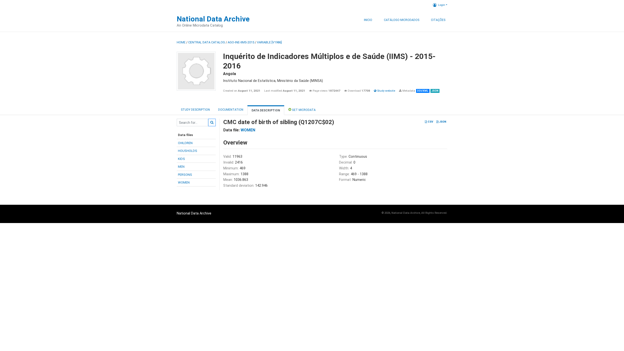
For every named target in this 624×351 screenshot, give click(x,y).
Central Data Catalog (206, 42)
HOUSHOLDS (187, 151)
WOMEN (184, 182)
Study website (385, 90)
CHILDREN (185, 143)
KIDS (181, 159)
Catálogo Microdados (401, 20)
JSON (442, 121)
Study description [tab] (195, 109)
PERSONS (185, 174)
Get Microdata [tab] (303, 110)
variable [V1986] (269, 42)
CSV (430, 121)
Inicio (368, 20)
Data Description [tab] (266, 110)
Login (441, 5)
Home (181, 42)
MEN (181, 166)
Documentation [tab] (230, 109)
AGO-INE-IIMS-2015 (241, 42)
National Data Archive (213, 19)
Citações (438, 20)
